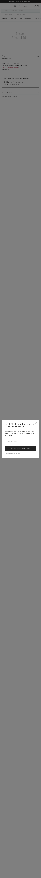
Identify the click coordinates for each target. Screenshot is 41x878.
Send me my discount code (20, 448)
